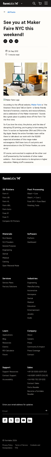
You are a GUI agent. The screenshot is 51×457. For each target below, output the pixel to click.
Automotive (32, 290)
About (29, 335)
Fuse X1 (5, 213)
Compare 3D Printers (11, 221)
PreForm (30, 238)
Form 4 (5, 193)
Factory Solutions (9, 286)
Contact (30, 354)
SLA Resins (7, 238)
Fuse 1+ (5, 217)
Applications (7, 335)
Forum (5, 354)
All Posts (11, 12)
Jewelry (30, 314)
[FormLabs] (10, 3)
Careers (30, 339)
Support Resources (10, 371)
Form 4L (5, 201)
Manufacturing (33, 286)
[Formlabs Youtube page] (23, 420)
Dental (5, 254)
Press (29, 343)
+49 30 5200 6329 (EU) (37, 371)
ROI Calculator (8, 350)
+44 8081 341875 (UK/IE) (37, 375)
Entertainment (33, 310)
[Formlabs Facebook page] (4, 420)
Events (5, 347)
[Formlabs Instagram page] (17, 420)
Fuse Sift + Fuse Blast (36, 201)
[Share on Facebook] (5, 41)
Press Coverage (33, 350)
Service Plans (7, 282)
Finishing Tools (33, 205)
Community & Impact (36, 347)
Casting (5, 261)
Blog (4, 339)
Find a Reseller (33, 387)
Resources (6, 343)
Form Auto (6, 209)
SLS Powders (7, 242)
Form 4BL (6, 205)
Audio (29, 318)
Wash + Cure (32, 193)
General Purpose (9, 246)
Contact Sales (33, 383)
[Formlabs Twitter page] (11, 420)
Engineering (7, 250)
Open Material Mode (10, 265)
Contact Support (9, 375)
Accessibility (7, 379)
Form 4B (6, 197)
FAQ (16, 448)
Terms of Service (21, 445)
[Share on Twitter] (11, 41)
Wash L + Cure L (34, 197)
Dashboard (31, 242)
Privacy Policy (7, 445)
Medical (5, 258)
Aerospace (31, 294)
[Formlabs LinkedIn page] (29, 420)
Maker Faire (36, 105)
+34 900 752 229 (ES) (36, 379)
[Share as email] (16, 41)
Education (31, 306)
